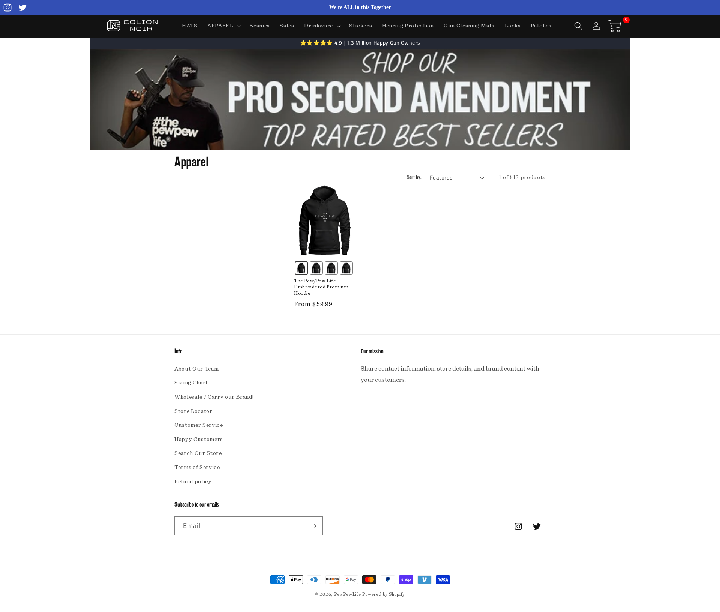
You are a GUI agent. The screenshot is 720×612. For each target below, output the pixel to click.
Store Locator (193, 411)
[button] (223, 25)
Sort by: (414, 177)
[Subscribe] (313, 526)
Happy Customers (198, 439)
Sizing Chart (191, 383)
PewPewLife (347, 594)
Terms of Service (197, 467)
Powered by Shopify (383, 594)
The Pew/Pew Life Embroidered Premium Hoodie (321, 287)
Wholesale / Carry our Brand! (214, 397)
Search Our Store (198, 453)
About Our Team (196, 369)
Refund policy (193, 481)
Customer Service (198, 425)
